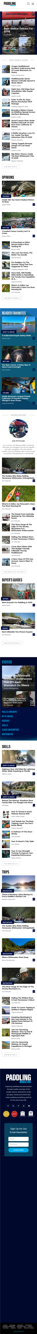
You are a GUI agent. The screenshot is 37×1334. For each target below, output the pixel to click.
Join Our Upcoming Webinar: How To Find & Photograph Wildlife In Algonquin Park (21, 1032)
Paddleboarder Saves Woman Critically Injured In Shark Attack (23, 80)
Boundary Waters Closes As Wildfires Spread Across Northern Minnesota (23, 112)
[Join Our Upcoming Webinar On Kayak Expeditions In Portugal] (6, 1045)
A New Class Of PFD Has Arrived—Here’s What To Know (22, 561)
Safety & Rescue (9, 332)
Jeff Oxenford (15, 836)
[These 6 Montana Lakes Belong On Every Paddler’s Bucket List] (18, 883)
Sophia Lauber (16, 86)
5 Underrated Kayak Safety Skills (16, 335)
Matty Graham (16, 858)
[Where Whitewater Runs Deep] (18, 946)
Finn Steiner (15, 844)
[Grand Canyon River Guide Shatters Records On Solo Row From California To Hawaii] (6, 123)
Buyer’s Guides (12, 579)
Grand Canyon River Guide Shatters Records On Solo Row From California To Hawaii (23, 123)
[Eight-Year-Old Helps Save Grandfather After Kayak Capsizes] (6, 92)
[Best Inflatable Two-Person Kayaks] (18, 621)
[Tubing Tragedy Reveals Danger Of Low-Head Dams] (6, 146)
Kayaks (5, 628)
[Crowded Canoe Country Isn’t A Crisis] (18, 220)
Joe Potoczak (15, 292)
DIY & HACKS (7, 716)
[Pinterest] (18, 1106)
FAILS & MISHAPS (9, 711)
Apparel (6, 599)
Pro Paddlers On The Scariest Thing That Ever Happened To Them (22, 264)
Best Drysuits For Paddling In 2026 (17, 602)
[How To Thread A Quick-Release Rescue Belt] (6, 814)
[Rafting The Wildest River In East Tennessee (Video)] (6, 540)
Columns (6, 393)
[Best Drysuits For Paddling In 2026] (18, 591)
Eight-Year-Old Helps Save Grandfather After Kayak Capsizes (22, 91)
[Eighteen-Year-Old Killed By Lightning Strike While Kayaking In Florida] (18, 758)
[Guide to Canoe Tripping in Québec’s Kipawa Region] (6, 1010)
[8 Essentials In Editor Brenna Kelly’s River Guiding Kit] (6, 245)
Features (6, 196)
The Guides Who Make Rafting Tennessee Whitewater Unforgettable (18, 477)
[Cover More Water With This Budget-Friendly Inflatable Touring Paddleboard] (6, 549)
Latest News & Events (18, 60)
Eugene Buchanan (8, 403)
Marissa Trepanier (17, 140)
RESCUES (6, 720)
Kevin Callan (6, 236)
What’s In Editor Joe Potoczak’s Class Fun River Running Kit (23, 287)
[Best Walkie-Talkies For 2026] (18, 24)
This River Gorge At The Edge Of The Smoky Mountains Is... (18, 987)
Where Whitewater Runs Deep (15, 957)
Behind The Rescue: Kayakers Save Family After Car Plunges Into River (17, 801)
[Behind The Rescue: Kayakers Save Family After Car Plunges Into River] (18, 789)
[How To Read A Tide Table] (6, 844)
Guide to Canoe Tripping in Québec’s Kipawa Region (23, 1008)
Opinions (8, 177)
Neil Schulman (16, 258)
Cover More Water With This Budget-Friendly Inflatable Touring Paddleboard (21, 549)
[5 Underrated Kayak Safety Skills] (18, 324)
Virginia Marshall (17, 828)
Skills (6, 746)
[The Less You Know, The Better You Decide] (6, 256)
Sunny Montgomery (17, 75)
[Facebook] (8, 1106)
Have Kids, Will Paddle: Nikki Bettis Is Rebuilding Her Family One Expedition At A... (23, 275)
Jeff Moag (5, 805)
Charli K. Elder (16, 150)
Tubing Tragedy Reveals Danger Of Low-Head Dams (21, 145)
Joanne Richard (16, 282)
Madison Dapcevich (8, 899)
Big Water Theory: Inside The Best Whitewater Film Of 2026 (22, 156)
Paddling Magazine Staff (19, 106)
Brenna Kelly (15, 249)
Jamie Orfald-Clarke (17, 816)
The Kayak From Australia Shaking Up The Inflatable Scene (22, 516)
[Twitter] (24, 1106)
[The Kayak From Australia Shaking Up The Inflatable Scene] (6, 517)
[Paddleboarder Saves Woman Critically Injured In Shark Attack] (6, 81)
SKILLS (5, 725)
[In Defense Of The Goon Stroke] (6, 834)
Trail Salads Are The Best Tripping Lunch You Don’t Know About (22, 823)
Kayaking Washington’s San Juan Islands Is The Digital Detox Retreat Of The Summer (21, 1020)
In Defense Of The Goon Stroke (21, 832)
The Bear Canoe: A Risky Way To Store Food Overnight (16, 366)
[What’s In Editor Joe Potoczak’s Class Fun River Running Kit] (6, 288)
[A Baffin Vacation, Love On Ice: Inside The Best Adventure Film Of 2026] (6, 136)
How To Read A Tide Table (22, 841)
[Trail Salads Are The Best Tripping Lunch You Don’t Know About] (6, 824)
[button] (28, 4)
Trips (5, 871)
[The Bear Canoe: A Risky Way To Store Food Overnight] (18, 354)
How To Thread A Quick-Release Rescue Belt (21, 812)
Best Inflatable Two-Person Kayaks (17, 631)
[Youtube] (29, 1106)
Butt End (6, 228)
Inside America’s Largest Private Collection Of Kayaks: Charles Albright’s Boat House (16, 398)
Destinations (7, 891)
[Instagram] (13, 1106)
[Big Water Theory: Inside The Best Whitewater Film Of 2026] (6, 157)
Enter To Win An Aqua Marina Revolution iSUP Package (21, 101)
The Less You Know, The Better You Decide (21, 253)
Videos (7, 661)
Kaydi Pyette (6, 205)
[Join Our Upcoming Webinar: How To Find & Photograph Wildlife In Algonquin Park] (6, 1032)
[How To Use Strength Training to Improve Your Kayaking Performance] (6, 854)
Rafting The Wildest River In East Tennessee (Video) (22, 538)
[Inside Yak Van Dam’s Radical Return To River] (10, 46)
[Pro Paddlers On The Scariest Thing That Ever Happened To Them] (6, 265)
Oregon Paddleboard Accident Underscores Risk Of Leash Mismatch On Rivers (23, 69)
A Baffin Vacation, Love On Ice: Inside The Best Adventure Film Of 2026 (23, 135)
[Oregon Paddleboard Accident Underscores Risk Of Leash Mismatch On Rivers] (27, 46)
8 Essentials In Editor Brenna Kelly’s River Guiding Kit (20, 244)
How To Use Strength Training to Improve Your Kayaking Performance (22, 853)
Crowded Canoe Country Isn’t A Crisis (16, 232)
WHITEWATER (7, 734)
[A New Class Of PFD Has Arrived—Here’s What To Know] (6, 562)
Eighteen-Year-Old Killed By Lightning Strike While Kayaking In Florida (18, 770)
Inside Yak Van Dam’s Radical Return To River (18, 200)
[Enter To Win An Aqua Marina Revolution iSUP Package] (6, 102)
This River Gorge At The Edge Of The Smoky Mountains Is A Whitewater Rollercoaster (22, 527)
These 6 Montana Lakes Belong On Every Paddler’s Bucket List (17, 895)
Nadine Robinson (17, 1026)
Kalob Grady (6, 338)
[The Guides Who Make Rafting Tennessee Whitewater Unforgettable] (18, 466)
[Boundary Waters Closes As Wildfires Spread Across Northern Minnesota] (6, 113)
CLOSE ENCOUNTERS (10, 729)
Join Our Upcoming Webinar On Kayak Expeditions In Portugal (21, 1044)
